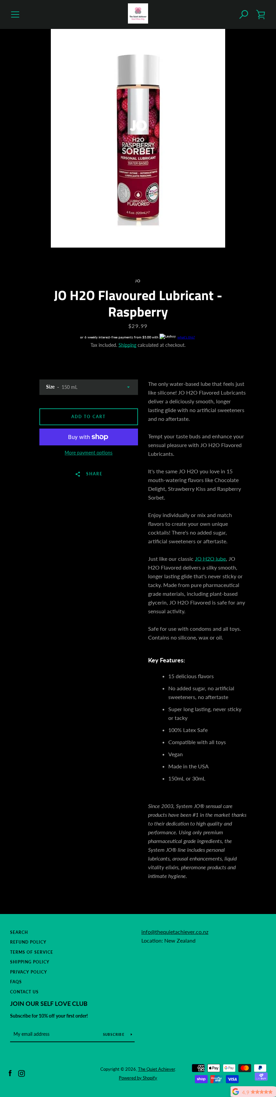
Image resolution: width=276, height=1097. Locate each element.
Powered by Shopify (138, 1078)
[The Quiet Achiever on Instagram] (21, 1073)
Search (19, 932)
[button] (244, 14)
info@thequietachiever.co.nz (174, 931)
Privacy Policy (28, 972)
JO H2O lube (210, 558)
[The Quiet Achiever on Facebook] (10, 1073)
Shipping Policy (29, 961)
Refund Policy (28, 942)
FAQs (16, 981)
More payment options (88, 452)
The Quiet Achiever (156, 1069)
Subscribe (114, 1034)
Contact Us (24, 991)
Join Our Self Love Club (49, 1003)
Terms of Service (31, 952)
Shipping (127, 345)
